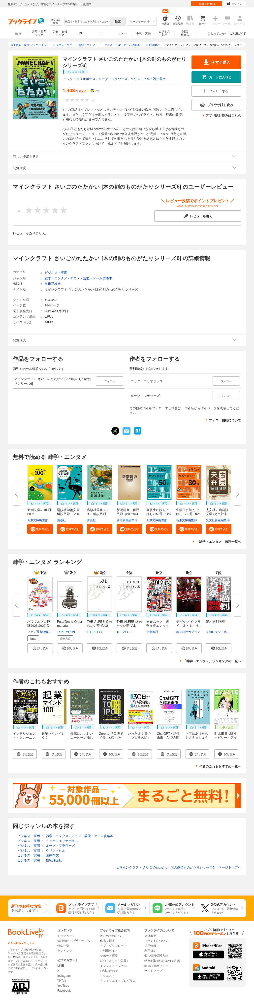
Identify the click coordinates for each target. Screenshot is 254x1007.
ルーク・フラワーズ (112, 78)
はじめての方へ (217, 33)
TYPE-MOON (66, 631)
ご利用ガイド (238, 33)
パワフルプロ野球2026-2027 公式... (38, 625)
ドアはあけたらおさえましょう (197, 735)
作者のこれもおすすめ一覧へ (220, 766)
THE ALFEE (95, 631)
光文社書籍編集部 (218, 520)
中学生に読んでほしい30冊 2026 (188, 511)
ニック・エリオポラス (79, 78)
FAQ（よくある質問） (114, 960)
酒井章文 (159, 78)
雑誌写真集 (185, 33)
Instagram (64, 975)
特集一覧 (63, 945)
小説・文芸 (143, 33)
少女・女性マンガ (60, 33)
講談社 (61, 520)
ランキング (64, 950)
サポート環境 (109, 955)
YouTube (63, 985)
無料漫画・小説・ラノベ (73, 940)
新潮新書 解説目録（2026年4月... (128, 513)
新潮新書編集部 (127, 520)
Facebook (64, 990)
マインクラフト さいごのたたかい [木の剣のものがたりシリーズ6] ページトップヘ (179, 867)
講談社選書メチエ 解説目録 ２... (98, 513)
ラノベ (122, 33)
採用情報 (150, 945)
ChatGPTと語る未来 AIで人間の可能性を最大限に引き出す (168, 739)
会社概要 (150, 935)
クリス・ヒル (140, 78)
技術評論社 (53, 283)
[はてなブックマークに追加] (137, 434)
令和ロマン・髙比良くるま (224, 631)
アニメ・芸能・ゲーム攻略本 (91, 278)
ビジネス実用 (164, 33)
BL (81, 32)
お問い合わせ (109, 970)
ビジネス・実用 (56, 272)
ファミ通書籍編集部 (40, 631)
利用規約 (150, 950)
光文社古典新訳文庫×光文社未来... (217, 513)
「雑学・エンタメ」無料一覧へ (218, 541)
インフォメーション (113, 965)
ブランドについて (156, 940)
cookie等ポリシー (156, 965)
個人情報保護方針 (156, 955)
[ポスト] (115, 431)
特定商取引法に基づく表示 (162, 960)
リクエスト (107, 975)
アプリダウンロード (113, 945)
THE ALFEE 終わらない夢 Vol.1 (129, 623)
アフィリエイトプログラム (118, 980)
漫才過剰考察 (215, 621)
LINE (60, 965)
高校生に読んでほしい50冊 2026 (158, 511)
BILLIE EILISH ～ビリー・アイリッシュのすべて (225, 739)
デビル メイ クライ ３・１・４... (189, 623)
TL (101, 33)
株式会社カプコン (188, 631)
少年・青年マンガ (39, 33)
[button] (40, 529)
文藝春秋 (152, 631)
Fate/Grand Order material (69, 623)
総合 (18, 33)
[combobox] (87, 21)
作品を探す (107, 940)
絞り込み (56, 21)
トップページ (66, 935)
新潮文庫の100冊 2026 (39, 511)
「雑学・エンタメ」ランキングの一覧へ (212, 660)
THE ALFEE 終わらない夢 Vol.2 (99, 623)
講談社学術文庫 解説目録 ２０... (70, 511)
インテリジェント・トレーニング (24, 737)
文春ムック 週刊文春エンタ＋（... (157, 625)
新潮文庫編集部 (37, 520)
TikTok (61, 980)
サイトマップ (153, 970)
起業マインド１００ (53, 735)
